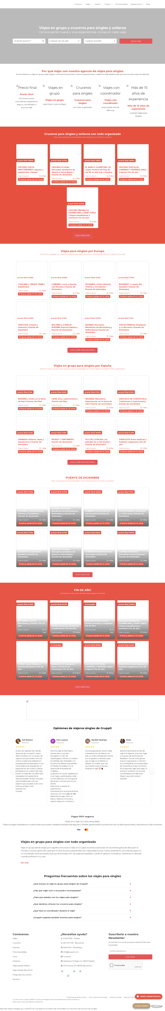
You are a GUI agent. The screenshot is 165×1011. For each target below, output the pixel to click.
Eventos (108, 4)
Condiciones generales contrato (76, 997)
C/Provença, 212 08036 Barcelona (77, 966)
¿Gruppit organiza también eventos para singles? (57, 917)
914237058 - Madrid (71, 938)
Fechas (97, 4)
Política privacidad (116, 997)
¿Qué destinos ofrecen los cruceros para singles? (57, 904)
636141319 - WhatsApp (72, 947)
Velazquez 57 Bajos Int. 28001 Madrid (78, 961)
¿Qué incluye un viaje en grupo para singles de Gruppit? (60, 884)
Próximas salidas (19, 952)
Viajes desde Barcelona (22, 970)
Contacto (67, 956)
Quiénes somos (136, 4)
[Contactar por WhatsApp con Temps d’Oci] (156, 1005)
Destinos (16, 961)
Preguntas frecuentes (22, 975)
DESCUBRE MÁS (82, 235)
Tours (15, 956)
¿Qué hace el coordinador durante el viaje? (54, 911)
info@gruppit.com (71, 952)
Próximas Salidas (121, 4)
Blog (148, 4)
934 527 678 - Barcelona (73, 943)
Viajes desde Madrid (21, 966)
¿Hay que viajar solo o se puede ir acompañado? (57, 890)
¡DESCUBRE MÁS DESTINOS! (82, 350)
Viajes (88, 4)
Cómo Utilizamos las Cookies (98, 997)
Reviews (16, 979)
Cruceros (77, 4)
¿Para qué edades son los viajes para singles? (55, 897)
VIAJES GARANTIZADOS (150, 996)
